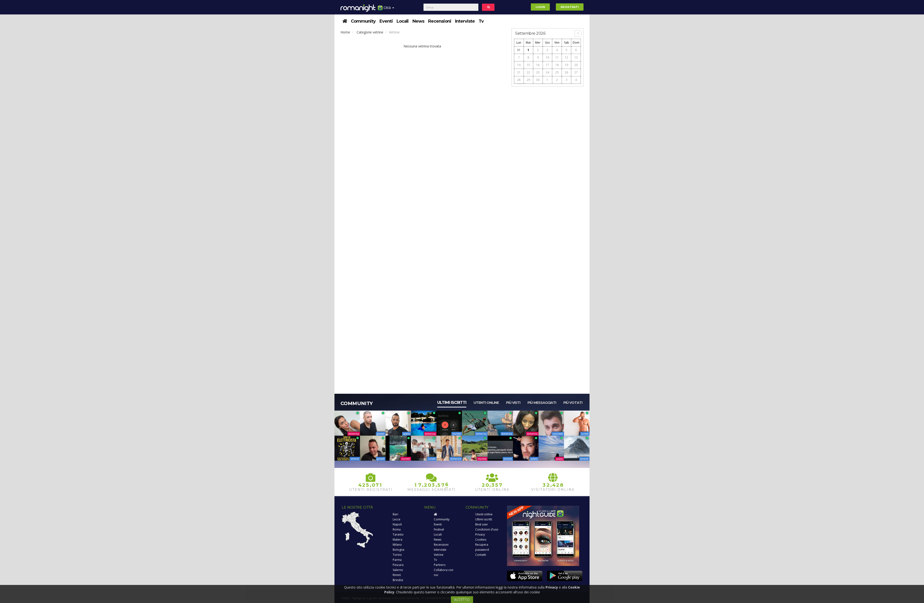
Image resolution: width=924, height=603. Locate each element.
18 (557, 65)
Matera (397, 539)
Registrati (570, 7)
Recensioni (439, 21)
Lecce (396, 519)
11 (557, 57)
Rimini (397, 575)
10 (547, 57)
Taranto (398, 534)
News (418, 21)
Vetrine (438, 555)
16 (537, 65)
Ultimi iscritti (451, 402)
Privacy (480, 534)
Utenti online (486, 402)
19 (566, 65)
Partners (439, 565)
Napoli (397, 524)
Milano (397, 545)
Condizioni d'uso (486, 529)
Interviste (465, 21)
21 (518, 72)
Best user (481, 524)
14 (518, 65)
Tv (481, 21)
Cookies (480, 539)
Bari (395, 514)
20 (576, 65)
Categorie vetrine (370, 32)
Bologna (398, 550)
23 (537, 72)
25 (557, 72)
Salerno (398, 570)
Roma (397, 529)
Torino (397, 555)
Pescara (398, 565)
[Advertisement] (547, 161)
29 (528, 80)
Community (363, 21)
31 (518, 50)
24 (547, 72)
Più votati (572, 402)
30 (537, 80)
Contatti (480, 555)
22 (528, 72)
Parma (397, 560)
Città (387, 7)
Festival (439, 529)
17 (547, 65)
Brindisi (398, 580)
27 (576, 72)
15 (528, 65)
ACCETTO (462, 599)
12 (566, 57)
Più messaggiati (541, 402)
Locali (403, 21)
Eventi (386, 21)
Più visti (513, 402)
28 (518, 80)
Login (540, 7)
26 (566, 72)
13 (576, 57)
